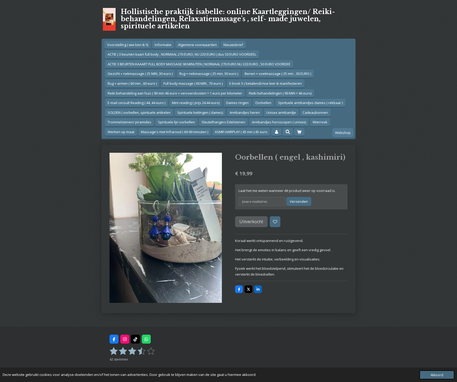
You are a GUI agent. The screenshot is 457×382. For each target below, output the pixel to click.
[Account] (276, 132)
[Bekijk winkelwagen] (299, 132)
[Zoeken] (288, 132)
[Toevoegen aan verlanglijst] (275, 221)
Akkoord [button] (437, 375)
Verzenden (299, 201)
